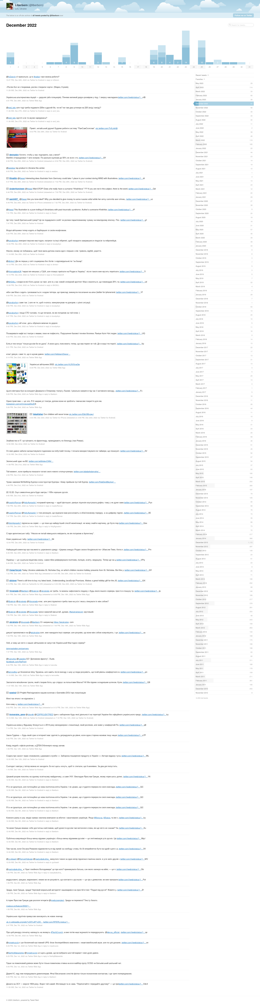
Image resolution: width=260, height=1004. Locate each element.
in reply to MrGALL (52, 285)
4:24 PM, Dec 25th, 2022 (16, 233)
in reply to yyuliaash (51, 862)
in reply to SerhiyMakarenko (52, 956)
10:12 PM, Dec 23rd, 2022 (16, 264)
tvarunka (12, 658)
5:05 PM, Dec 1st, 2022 (15, 966)
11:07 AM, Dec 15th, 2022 (16, 685)
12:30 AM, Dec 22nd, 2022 (16, 454)
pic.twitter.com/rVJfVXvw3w (67, 364)
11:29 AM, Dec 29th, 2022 (16, 90)
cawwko (22, 658)
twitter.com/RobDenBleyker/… (102, 481)
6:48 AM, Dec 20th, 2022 (16, 553)
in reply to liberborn (49, 394)
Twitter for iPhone (36, 202)
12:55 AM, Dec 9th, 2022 (16, 779)
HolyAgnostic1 (30, 502)
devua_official (113, 932)
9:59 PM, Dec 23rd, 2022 (16, 295)
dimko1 (11, 261)
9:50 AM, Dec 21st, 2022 (16, 495)
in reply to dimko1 (51, 264)
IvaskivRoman (14, 502)
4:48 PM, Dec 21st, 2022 (16, 485)
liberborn (25, 590)
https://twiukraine (61, 622)
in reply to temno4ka (51, 675)
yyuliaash (12, 858)
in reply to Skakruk (49, 605)
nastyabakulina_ (42, 858)
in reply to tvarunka (49, 665)
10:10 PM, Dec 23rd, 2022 (16, 274)
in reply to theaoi (50, 213)
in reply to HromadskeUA (54, 274)
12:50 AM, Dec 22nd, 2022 (16, 444)
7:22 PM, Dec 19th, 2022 (16, 573)
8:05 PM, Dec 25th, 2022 (16, 171)
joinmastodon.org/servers (17, 648)
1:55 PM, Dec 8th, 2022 (15, 893)
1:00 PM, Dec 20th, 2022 (16, 526)
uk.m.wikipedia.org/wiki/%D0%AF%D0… (24, 921)
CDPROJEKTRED (44, 714)
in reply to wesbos (51, 171)
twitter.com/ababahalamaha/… (87, 471)
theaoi (22, 178)
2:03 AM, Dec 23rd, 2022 (39, 417)
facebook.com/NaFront (16, 661)
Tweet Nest (34, 1000)
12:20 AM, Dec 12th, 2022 (16, 759)
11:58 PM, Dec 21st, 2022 (16, 464)
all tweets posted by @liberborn (46, 15)
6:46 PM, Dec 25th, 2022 (16, 192)
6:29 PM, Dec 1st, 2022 (15, 946)
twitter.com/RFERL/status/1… (56, 921)
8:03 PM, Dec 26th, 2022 (39, 131)
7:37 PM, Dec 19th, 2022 (16, 652)
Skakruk (35, 590)
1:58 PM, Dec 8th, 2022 (15, 883)
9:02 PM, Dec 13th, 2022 (16, 707)
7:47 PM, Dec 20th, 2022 (16, 516)
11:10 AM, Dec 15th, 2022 (16, 675)
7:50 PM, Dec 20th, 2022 (16, 506)
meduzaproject (57, 900)
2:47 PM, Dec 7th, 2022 (15, 925)
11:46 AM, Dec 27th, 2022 (16, 111)
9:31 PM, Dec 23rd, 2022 (16, 347)
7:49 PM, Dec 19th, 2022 (16, 636)
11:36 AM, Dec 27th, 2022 (16, 121)
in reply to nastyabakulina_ (51, 872)
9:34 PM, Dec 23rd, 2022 (16, 336)
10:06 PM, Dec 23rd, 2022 (16, 285)
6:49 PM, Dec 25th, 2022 (16, 202)
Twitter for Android (37, 80)
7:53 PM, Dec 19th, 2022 (16, 615)
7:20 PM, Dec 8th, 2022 (15, 872)
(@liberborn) (29, 5)
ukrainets (45, 590)
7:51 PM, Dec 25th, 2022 (16, 213)
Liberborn (16, 1000)
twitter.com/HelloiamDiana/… (57, 354)
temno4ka (12, 671)
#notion (37, 76)
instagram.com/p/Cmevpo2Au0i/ (20, 403)
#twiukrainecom (76, 611)
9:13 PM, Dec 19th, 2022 (16, 584)
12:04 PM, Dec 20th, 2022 (16, 542)
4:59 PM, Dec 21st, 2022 (16, 475)
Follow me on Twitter (243, 15)
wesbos (11, 167)
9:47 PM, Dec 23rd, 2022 (16, 316)
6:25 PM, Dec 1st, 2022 (15, 956)
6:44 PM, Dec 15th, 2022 (16, 665)
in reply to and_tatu (52, 111)
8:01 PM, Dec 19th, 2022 (16, 594)
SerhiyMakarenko (16, 952)
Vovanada (33, 601)
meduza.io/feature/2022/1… (18, 905)
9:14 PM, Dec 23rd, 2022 (16, 357)
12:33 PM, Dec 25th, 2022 (16, 244)
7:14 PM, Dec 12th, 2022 (16, 728)
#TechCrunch (57, 932)
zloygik (31, 714)
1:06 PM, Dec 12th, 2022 (16, 748)
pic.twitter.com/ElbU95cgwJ (81, 414)
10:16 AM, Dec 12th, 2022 (16, 718)
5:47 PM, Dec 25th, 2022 (16, 181)
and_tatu (12, 107)
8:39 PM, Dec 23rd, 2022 (39, 367)
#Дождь (107, 817)
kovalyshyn (13, 240)
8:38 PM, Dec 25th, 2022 (16, 161)
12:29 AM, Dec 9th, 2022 (16, 862)
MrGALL (12, 281)
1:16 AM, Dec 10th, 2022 (16, 769)
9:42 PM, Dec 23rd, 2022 (16, 326)
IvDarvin (12, 76)
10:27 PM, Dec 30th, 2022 (16, 80)
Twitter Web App (35, 100)
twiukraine (35, 632)
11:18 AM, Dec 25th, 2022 (16, 254)
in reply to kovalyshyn (53, 244)
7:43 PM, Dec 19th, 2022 (16, 625)
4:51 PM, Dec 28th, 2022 (16, 100)
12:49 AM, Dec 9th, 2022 (16, 821)
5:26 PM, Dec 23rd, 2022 (16, 394)
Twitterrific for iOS (36, 584)
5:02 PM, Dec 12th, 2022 (16, 738)
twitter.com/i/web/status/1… (130, 97)
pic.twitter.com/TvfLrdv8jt (107, 128)
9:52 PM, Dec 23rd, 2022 (16, 305)
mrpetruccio (13, 942)
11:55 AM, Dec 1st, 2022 (16, 987)
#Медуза (98, 817)
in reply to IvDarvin (52, 80)
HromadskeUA (14, 271)
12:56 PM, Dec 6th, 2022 (16, 935)
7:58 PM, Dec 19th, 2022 (16, 605)
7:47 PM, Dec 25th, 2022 (16, 223)
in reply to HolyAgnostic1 (51, 526)
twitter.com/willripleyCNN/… (41, 461)
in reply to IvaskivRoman (53, 506)
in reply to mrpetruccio (49, 946)
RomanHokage (26, 858)
